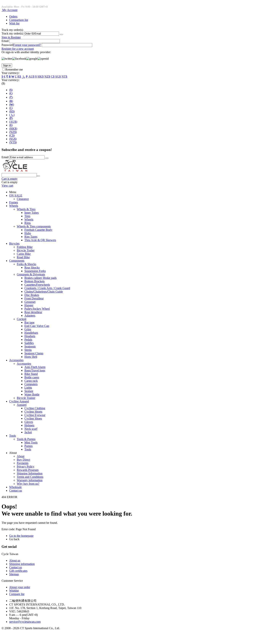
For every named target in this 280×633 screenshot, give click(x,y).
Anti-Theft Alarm (34, 367)
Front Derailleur (34, 298)
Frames (13, 202)
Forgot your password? (27, 45)
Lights (28, 387)
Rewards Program (27, 470)
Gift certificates (18, 570)
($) (11, 89)
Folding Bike (25, 247)
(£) (11, 108)
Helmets (29, 425)
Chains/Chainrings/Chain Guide (43, 291)
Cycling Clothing (34, 408)
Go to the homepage (21, 535)
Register (16, 37)
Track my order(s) (12, 33)
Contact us (15, 490)
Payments (22, 463)
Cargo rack (31, 380)
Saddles (29, 343)
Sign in (6, 37)
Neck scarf (30, 428)
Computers (31, 384)
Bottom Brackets (34, 281)
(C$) (12, 135)
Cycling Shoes (33, 418)
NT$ (64, 76)
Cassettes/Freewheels (37, 284)
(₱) (11, 118)
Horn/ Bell (30, 356)
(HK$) (13, 128)
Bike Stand (31, 373)
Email (5, 41)
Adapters (29, 315)
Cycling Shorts (33, 411)
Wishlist (14, 590)
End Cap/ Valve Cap (36, 325)
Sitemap (14, 574)
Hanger (28, 305)
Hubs (27, 233)
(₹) (11, 97)
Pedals (28, 339)
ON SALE (15, 195)
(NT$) (13, 142)
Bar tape (29, 322)
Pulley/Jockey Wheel (37, 308)
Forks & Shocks (26, 264)
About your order (19, 587)
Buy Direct (23, 459)
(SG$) (13, 138)
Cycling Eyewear (34, 415)
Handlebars (31, 332)
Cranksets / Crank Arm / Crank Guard (47, 288)
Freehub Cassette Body (38, 229)
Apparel (21, 404)
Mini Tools (31, 442)
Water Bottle (31, 394)
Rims (27, 223)
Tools (12, 435)
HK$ (41, 76)
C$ (52, 76)
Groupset (29, 301)
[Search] (38, 176)
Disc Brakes (31, 295)
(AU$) (13, 121)
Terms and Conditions (30, 476)
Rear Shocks (32, 267)
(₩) (11, 104)
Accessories (16, 360)
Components (16, 260)
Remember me (14, 69)
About (20, 456)
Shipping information (22, 564)
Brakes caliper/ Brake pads (40, 277)
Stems (28, 349)
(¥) (11, 125)
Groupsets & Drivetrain (31, 274)
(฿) (11, 101)
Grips (27, 329)
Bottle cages (31, 377)
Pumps (28, 446)
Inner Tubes (31, 212)
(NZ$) (13, 132)
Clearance (23, 199)
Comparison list (18, 20)
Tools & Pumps (26, 439)
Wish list (14, 23)
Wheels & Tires (26, 209)
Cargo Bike (24, 253)
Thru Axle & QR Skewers (40, 240)
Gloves (28, 422)
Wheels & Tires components (34, 226)
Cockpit (21, 319)
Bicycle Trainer (26, 398)
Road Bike (23, 257)
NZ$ (47, 76)
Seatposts (30, 346)
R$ (19, 76)
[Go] (61, 34)
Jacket (28, 432)
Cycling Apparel (19, 401)
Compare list (16, 594)
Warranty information (29, 480)
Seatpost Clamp (33, 353)
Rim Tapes (30, 236)
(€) (11, 93)
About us (14, 560)
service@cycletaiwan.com (25, 621)
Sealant (28, 391)
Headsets (29, 336)
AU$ (31, 76)
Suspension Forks (35, 271)
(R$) (12, 111)
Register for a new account (18, 48)
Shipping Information (29, 473)
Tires (27, 216)
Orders (13, 16)
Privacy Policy (25, 466)
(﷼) (11, 114)
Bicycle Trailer (25, 250)
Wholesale (15, 487)
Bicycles (14, 243)
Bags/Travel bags (34, 370)
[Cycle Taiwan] (15, 171)
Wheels (13, 205)
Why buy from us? (28, 483)
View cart (7, 185)
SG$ (58, 76)
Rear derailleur (33, 312)
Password (7, 45)
